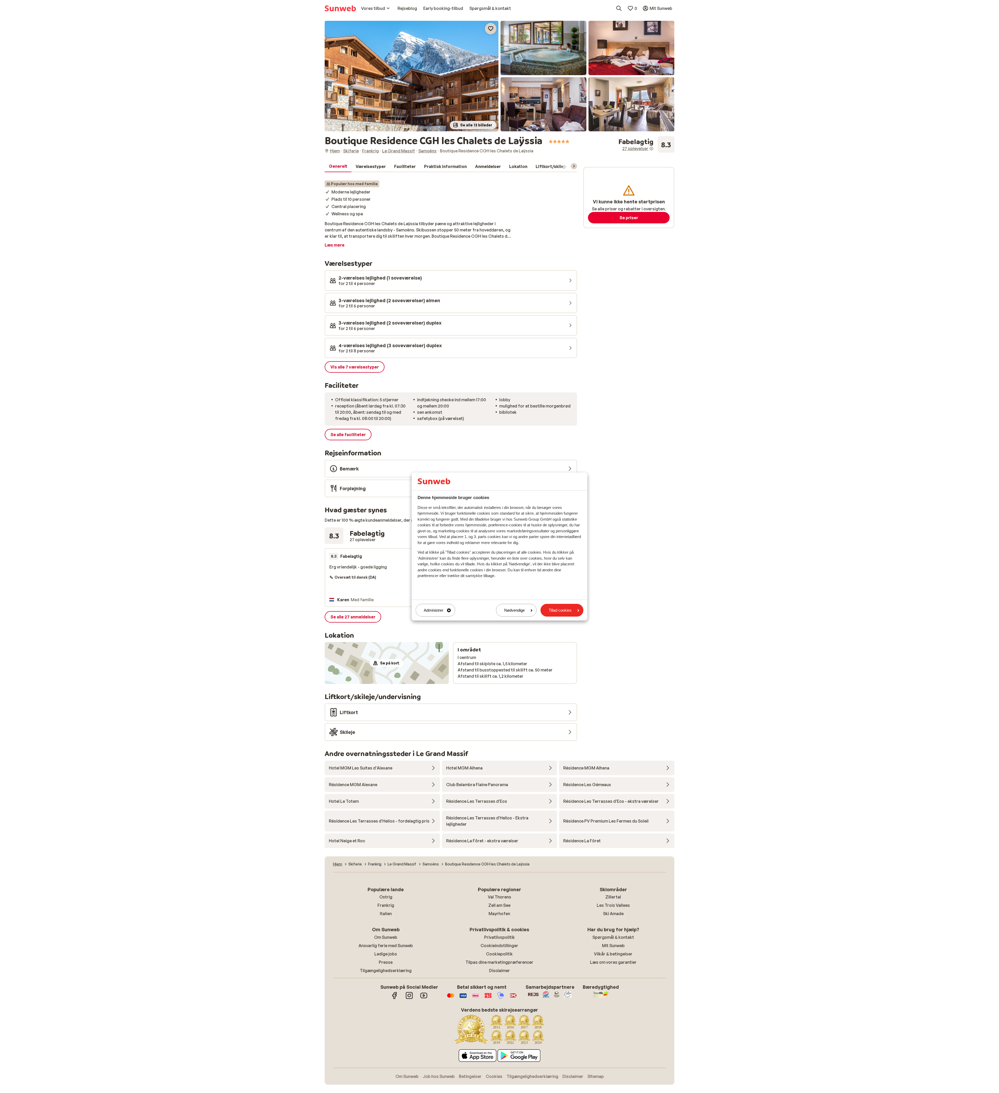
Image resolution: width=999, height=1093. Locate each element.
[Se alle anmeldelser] (646, 144)
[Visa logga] (463, 998)
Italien (386, 913)
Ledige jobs (385, 953)
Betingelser (470, 1076)
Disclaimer (499, 970)
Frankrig (385, 905)
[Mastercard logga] (450, 998)
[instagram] (409, 998)
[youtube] (424, 998)
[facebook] (394, 998)
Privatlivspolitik (499, 937)
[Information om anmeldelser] (651, 148)
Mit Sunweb (613, 945)
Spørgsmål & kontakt (613, 937)
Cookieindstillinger (499, 945)
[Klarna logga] (475, 998)
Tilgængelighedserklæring (386, 970)
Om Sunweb (385, 937)
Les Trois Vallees (613, 905)
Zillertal (613, 897)
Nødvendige (514, 610)
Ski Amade (613, 913)
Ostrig (385, 897)
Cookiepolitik (499, 953)
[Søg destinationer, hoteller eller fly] (619, 8)
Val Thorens (499, 897)
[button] (411, 76)
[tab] (338, 166)
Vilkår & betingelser (613, 953)
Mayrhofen (499, 913)
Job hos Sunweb (439, 1076)
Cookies (494, 1076)
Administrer (433, 610)
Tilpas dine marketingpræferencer (499, 962)
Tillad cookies (560, 610)
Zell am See (499, 905)
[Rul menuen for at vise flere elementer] (574, 166)
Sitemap (595, 1076)
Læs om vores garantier (613, 962)
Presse (386, 962)
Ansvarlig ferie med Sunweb (385, 945)
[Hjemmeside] (340, 8)
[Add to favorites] (490, 28)
